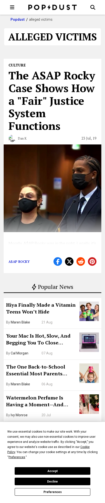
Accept (52, 471)
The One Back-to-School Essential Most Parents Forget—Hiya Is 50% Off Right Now (41, 370)
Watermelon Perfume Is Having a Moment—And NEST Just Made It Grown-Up (40, 401)
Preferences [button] (17, 457)
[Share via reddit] (80, 261)
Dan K (22, 138)
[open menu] (12, 7)
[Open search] (92, 7)
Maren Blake (20, 322)
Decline (52, 481)
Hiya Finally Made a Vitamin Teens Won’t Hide (41, 308)
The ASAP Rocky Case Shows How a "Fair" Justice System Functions (52, 100)
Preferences (52, 492)
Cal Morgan (19, 353)
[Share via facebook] (57, 261)
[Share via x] (69, 261)
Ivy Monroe (19, 415)
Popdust (17, 19)
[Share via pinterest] (92, 261)
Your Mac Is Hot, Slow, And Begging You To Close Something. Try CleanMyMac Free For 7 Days (41, 339)
